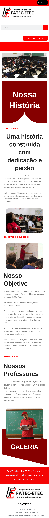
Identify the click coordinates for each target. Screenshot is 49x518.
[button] (24, 46)
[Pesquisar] (45, 27)
